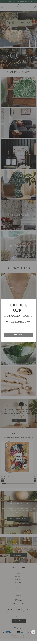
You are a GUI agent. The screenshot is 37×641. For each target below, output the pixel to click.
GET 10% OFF (18, 335)
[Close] (34, 301)
